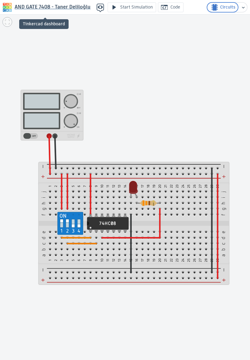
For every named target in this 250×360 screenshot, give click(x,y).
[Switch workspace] (243, 7)
